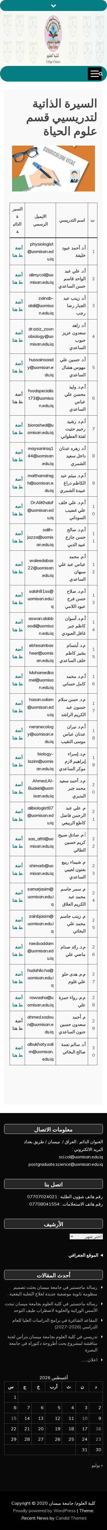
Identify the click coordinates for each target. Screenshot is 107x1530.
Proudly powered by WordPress (45, 1510)
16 (98, 1428)
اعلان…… (89, 1359)
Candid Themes (71, 1518)
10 (85, 1418)
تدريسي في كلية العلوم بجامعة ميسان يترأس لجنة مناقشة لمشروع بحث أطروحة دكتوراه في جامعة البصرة (52, 1343)
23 (98, 1439)
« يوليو (97, 1465)
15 (13, 1418)
